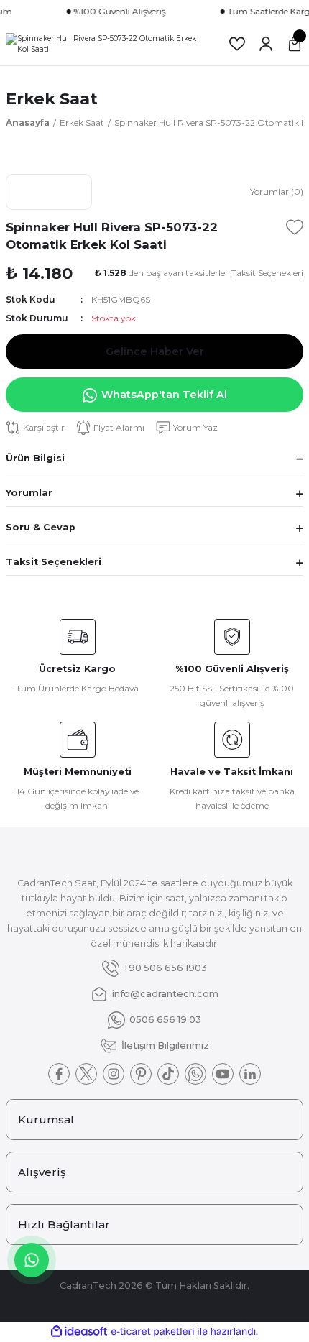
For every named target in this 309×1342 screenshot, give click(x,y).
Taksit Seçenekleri (53, 561)
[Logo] (106, 44)
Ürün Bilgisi (35, 458)
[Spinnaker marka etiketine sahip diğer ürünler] (49, 192)
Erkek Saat (52, 98)
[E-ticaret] (153, 1331)
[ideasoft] (79, 1331)
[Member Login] (266, 43)
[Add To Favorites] (294, 227)
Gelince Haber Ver (155, 351)
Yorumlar (29, 492)
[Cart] (294, 43)
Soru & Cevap (40, 527)
